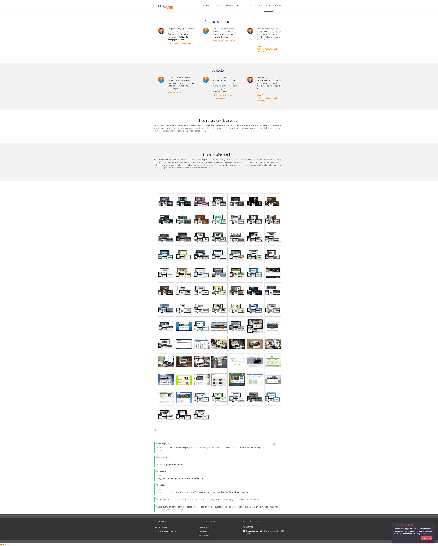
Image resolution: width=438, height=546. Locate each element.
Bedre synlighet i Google (165, 532)
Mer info (424, 534)
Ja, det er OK (426, 538)
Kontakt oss (203, 528)
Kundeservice (204, 532)
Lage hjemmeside (162, 528)
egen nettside (177, 31)
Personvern (203, 536)
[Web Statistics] (4, 544)
